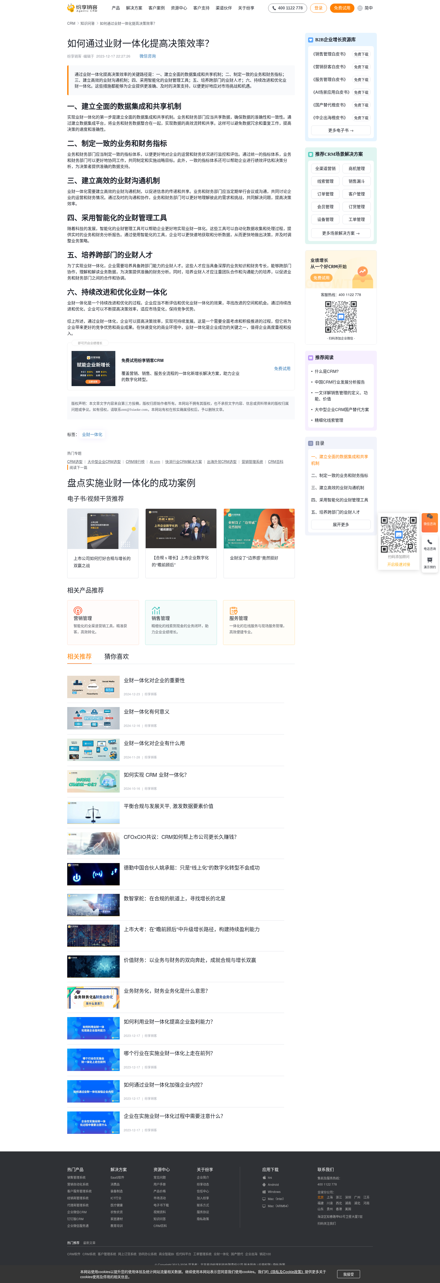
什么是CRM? (327, 371)
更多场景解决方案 (341, 233)
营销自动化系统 (78, 1184)
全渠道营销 (325, 168)
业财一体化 (92, 434)
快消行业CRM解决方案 (183, 461)
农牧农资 (117, 1212)
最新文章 (89, 1242)
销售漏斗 (357, 181)
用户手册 (160, 1184)
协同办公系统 (148, 1254)
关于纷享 (246, 8)
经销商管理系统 (78, 1198)
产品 (116, 8)
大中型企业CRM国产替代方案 (342, 409)
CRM (71, 23)
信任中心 (203, 1191)
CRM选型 (74, 461)
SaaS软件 (117, 1177)
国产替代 (237, 1254)
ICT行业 (116, 1198)
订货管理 (357, 206)
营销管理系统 (252, 461)
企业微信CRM (77, 1212)
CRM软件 (73, 1254)
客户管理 (357, 194)
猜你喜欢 (116, 656)
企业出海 (251, 1254)
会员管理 (325, 206)
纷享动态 (203, 1184)
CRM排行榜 (135, 461)
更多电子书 (341, 130)
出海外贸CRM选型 (222, 461)
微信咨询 (148, 56)
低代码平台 (183, 1254)
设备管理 (325, 219)
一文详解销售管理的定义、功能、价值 (341, 396)
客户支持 (201, 8)
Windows (274, 1191)
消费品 (115, 1184)
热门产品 (75, 1169)
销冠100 (265, 1254)
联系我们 (326, 1169)
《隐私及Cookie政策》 (287, 1271)
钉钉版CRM (75, 1219)
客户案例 (156, 8)
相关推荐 (79, 656)
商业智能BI (166, 1254)
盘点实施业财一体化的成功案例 (131, 482)
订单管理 (325, 194)
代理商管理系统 (78, 1205)
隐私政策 (203, 1219)
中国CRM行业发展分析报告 (340, 382)
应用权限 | (265, 1264)
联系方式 (203, 1205)
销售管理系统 (76, 1177)
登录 (318, 8)
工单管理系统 (202, 1254)
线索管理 (325, 181)
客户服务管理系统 (79, 1191)
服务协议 (203, 1212)
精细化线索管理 (329, 420)
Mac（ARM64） (279, 1206)
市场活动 (160, 1198)
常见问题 (160, 1177)
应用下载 (270, 1169)
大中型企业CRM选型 (104, 461)
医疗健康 (117, 1205)
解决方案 (134, 8)
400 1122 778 (350, 294)
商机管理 (357, 168)
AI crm (155, 461)
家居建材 (117, 1219)
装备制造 (117, 1191)
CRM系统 (89, 1254)
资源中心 (179, 8)
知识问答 (87, 23)
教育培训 (117, 1225)
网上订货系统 (127, 1254)
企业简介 (203, 1177)
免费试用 (342, 8)
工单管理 (357, 219)
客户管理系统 (107, 1254)
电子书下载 (161, 1205)
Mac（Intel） (277, 1198)
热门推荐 (73, 1242)
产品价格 (160, 1191)
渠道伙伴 (224, 8)
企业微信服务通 (78, 1225)
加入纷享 (203, 1198)
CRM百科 (275, 461)
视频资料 (160, 1212)
